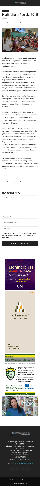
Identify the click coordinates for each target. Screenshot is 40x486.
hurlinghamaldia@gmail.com (24, 463)
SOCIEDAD (5, 11)
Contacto (27, 480)
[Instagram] (17, 469)
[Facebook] (12, 469)
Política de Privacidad (16, 480)
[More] (29, 23)
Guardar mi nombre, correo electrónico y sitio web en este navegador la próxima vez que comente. (19, 235)
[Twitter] (23, 469)
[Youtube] (28, 469)
